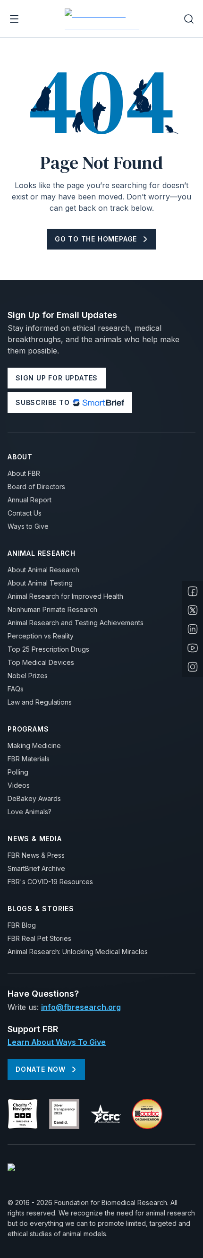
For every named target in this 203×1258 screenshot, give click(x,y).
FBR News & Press (36, 855)
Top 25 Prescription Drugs (48, 649)
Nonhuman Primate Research (52, 609)
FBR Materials (29, 759)
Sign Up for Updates (57, 378)
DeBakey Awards (34, 798)
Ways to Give (28, 526)
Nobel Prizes (28, 676)
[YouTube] (192, 647)
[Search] (188, 19)
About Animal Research (43, 570)
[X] (192, 610)
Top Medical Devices (41, 662)
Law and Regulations (40, 702)
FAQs (16, 689)
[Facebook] (192, 591)
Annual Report (29, 500)
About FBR (24, 473)
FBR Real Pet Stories (39, 938)
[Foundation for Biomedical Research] (103, 19)
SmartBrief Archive (36, 868)
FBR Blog (22, 925)
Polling (18, 772)
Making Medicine (34, 745)
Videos (19, 785)
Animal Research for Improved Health (65, 596)
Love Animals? (29, 812)
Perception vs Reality (41, 636)
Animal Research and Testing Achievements (76, 623)
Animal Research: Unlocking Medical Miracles (78, 952)
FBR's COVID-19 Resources (50, 882)
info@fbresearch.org (81, 1007)
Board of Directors (36, 487)
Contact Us (25, 513)
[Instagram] (192, 666)
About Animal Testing (40, 583)
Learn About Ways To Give (57, 1042)
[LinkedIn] (192, 629)
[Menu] (14, 19)
